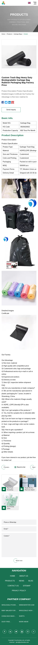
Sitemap (26, 586)
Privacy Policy (19, 590)
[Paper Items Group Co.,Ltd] (3, 3)
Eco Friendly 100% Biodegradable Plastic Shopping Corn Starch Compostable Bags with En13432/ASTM (12, 508)
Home (3, 34)
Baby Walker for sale (8, 611)
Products (9, 34)
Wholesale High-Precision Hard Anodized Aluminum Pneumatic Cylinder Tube (27, 611)
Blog (30, 581)
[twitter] (16, 631)
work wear (23, 621)
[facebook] (4, 631)
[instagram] (28, 631)
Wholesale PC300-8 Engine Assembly (9, 605)
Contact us (13, 586)
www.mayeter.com (26, 605)
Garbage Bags (18, 34)
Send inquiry (11, 110)
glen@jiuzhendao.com (22, 642)
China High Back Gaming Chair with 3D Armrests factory (9, 616)
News (21, 581)
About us (23, 576)
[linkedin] (10, 631)
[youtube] (22, 631)
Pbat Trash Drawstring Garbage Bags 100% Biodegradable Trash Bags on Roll (11, 489)
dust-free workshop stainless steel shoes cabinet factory (8, 622)
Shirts (21, 616)
